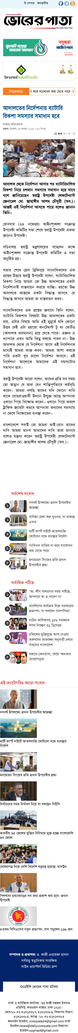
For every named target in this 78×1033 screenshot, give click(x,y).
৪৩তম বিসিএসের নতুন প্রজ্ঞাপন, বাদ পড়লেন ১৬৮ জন (36, 929)
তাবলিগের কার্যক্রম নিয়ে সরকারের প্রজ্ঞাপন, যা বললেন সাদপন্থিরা (51, 608)
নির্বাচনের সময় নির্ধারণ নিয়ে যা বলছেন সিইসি (30, 804)
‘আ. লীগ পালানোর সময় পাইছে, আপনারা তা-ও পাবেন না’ (50, 594)
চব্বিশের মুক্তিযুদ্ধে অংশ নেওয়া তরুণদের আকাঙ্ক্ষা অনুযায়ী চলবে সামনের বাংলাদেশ (51, 639)
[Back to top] (6, 1025)
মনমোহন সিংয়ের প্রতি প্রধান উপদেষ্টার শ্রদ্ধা (28, 775)
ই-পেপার (29, 3)
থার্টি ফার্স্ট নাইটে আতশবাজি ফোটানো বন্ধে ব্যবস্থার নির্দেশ (48, 534)
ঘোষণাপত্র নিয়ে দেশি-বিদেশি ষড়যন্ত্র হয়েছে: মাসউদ (33, 866)
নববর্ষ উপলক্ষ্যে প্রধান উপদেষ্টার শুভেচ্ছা (26, 712)
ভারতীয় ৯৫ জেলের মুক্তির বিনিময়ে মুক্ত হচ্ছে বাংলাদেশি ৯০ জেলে (36, 835)
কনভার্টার (42, 3)
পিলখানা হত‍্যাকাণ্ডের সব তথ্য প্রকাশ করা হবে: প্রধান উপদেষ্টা (34, 898)
